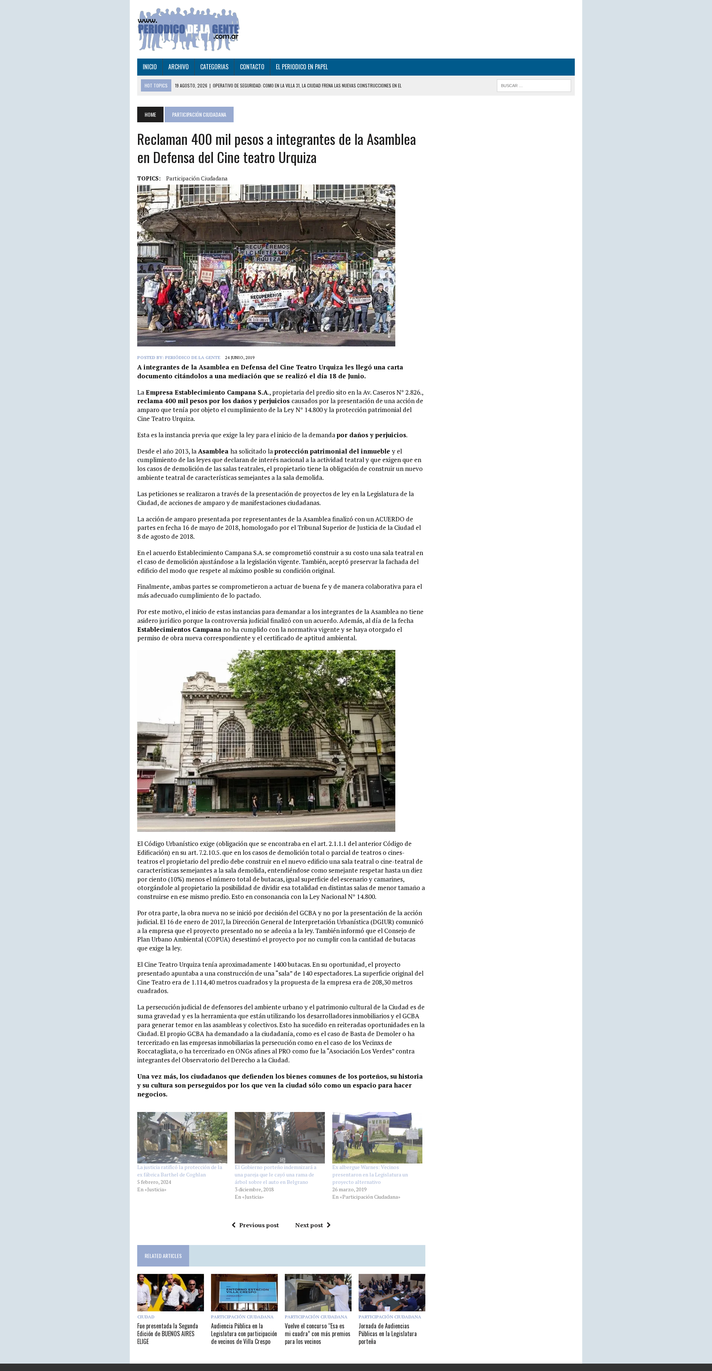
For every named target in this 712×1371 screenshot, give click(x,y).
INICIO (150, 66)
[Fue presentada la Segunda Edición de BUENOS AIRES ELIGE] (170, 1306)
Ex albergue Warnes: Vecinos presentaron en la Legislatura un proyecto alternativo (370, 1174)
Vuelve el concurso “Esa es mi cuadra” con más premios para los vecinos (317, 1333)
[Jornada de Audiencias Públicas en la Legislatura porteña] (392, 1306)
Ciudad (146, 1316)
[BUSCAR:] (534, 84)
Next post (309, 1225)
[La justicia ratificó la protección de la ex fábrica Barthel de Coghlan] (182, 1137)
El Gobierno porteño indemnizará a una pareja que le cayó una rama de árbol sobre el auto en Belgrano (275, 1174)
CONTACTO (252, 66)
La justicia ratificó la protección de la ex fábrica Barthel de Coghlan (179, 1170)
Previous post (259, 1225)
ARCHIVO (178, 66)
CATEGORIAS (214, 66)
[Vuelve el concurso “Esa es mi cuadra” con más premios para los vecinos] (318, 1306)
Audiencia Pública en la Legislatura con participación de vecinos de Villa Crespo (244, 1333)
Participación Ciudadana (197, 178)
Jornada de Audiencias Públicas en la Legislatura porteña (388, 1333)
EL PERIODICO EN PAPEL (302, 66)
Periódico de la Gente (192, 357)
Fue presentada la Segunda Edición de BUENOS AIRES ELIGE (167, 1333)
